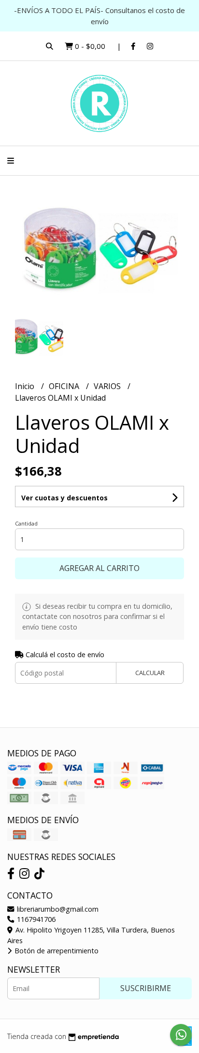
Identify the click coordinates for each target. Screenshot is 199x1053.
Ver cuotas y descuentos (64, 497)
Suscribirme (145, 988)
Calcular (150, 672)
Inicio (25, 386)
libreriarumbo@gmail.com (57, 909)
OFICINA (65, 386)
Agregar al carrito (99, 568)
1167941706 (35, 919)
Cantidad (26, 523)
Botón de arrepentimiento (56, 950)
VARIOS (108, 386)
